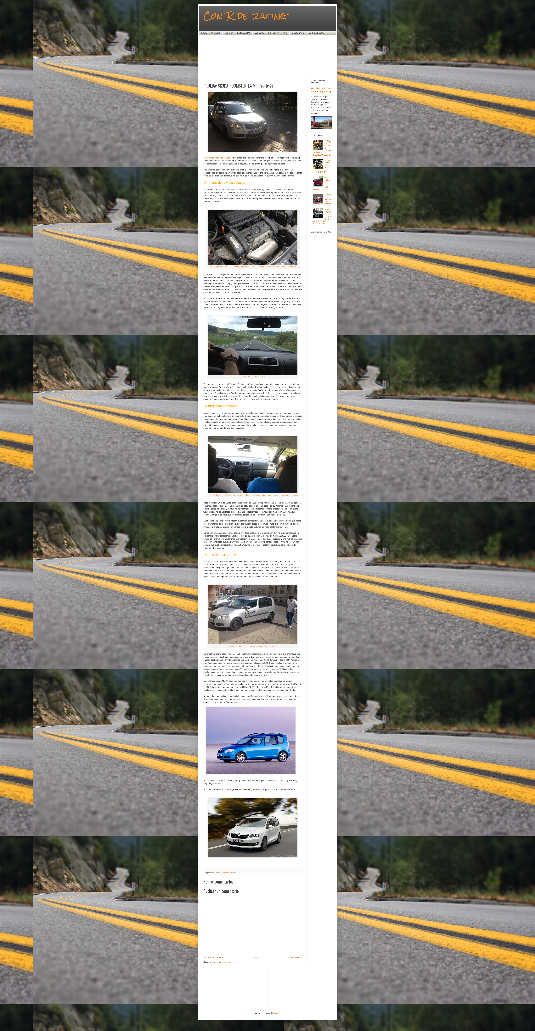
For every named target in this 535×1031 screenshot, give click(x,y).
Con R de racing (245, 16)
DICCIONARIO (298, 33)
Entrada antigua (295, 957)
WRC (285, 33)
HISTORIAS (273, 33)
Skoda (233, 873)
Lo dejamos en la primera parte (217, 158)
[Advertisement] (271, 57)
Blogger (276, 1013)
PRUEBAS (215, 33)
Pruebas (217, 873)
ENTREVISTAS (244, 33)
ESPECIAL (259, 33)
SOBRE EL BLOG (316, 33)
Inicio (255, 957)
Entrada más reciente (213, 957)
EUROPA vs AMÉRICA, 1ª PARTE (328, 199)
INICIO (204, 33)
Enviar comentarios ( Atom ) (228, 962)
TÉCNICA (229, 33)
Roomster (226, 873)
